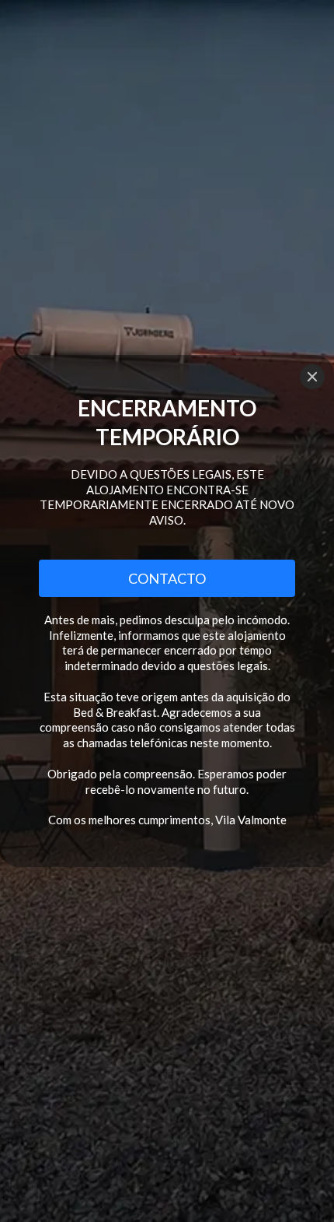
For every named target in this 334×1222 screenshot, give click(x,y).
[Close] (312, 376)
